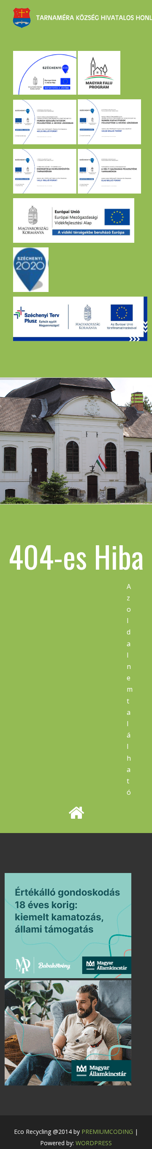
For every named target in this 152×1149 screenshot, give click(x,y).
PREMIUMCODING (107, 1132)
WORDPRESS (94, 1143)
